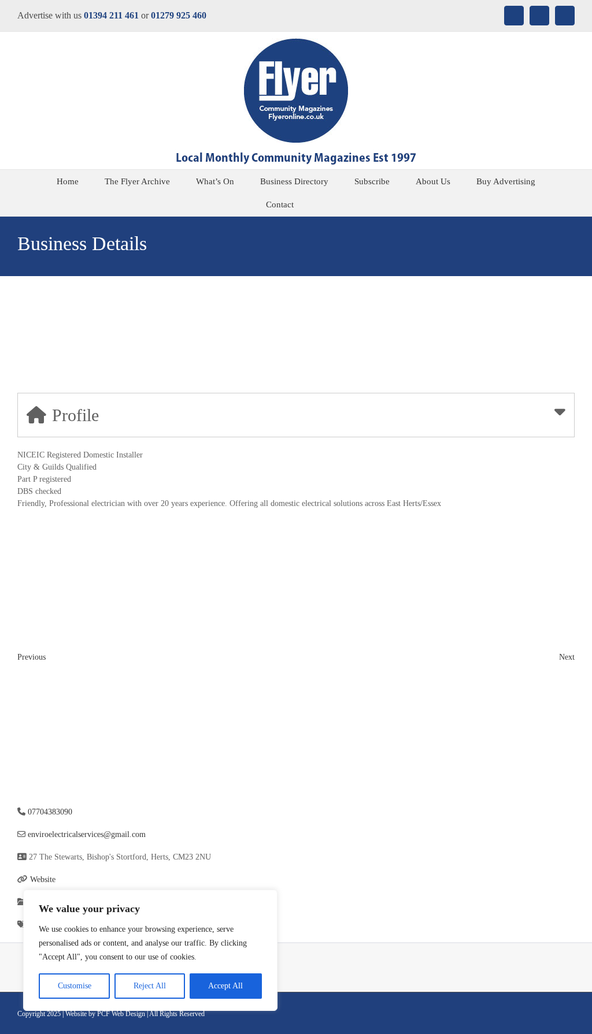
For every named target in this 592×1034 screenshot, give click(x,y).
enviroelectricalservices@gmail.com (87, 834)
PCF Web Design (121, 1014)
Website (43, 879)
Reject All (150, 985)
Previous (31, 657)
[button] (322, 204)
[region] (150, 950)
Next (567, 657)
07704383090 (50, 812)
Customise (74, 985)
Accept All (225, 985)
